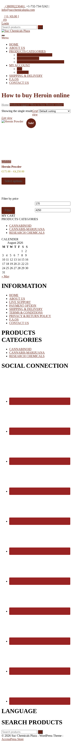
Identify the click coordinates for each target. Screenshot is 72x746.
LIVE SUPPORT (20, 302)
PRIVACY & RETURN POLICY (30, 316)
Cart (19, 68)
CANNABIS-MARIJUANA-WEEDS (40, 61)
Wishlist (6, 161)
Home (5, 104)
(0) (4, 19)
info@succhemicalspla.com (18, 9)
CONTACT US (19, 82)
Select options (13, 181)
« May (5, 276)
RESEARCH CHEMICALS (34, 54)
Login (5, 23)
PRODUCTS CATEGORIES (27, 51)
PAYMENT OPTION (22, 305)
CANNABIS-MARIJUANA (27, 229)
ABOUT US (17, 48)
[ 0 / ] (11, 16)
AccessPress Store (13, 739)
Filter (8, 210)
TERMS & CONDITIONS (26, 312)
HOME (13, 44)
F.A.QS (14, 79)
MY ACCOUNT (19, 65)
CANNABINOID (28, 58)
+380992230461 (14, 6)
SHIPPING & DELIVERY (26, 75)
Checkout (23, 72)
